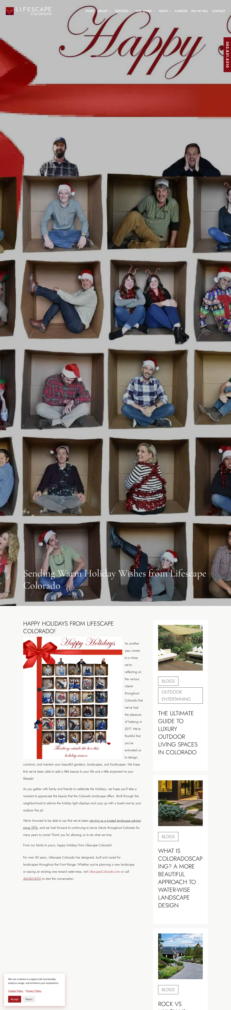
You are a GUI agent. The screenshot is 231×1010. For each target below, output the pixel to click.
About (103, 11)
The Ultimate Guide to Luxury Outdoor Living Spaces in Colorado (178, 732)
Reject (29, 999)
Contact (218, 11)
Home (89, 11)
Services (121, 11)
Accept (14, 999)
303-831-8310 (32, 878)
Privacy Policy (34, 991)
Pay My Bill (199, 11)
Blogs (168, 681)
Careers (181, 11)
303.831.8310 (227, 54)
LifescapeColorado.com (104, 871)
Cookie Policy (15, 991)
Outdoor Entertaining (176, 695)
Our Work (143, 11)
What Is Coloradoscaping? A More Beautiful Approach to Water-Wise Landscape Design (180, 878)
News (163, 11)
